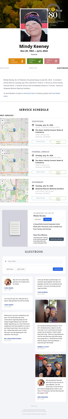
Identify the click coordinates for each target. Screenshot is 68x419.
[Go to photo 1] (49, 321)
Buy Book (47, 219)
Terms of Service (39, 411)
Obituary (4, 68)
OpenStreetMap (36, 414)
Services (33, 68)
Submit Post (57, 269)
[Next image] (64, 311)
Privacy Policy (29, 411)
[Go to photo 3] (51, 321)
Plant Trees (58, 142)
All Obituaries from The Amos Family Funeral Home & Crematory (53, 21)
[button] (14, 130)
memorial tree (28, 93)
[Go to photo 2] (50, 321)
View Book (38, 219)
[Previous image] (37, 311)
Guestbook (62, 68)
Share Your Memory (56, 239)
